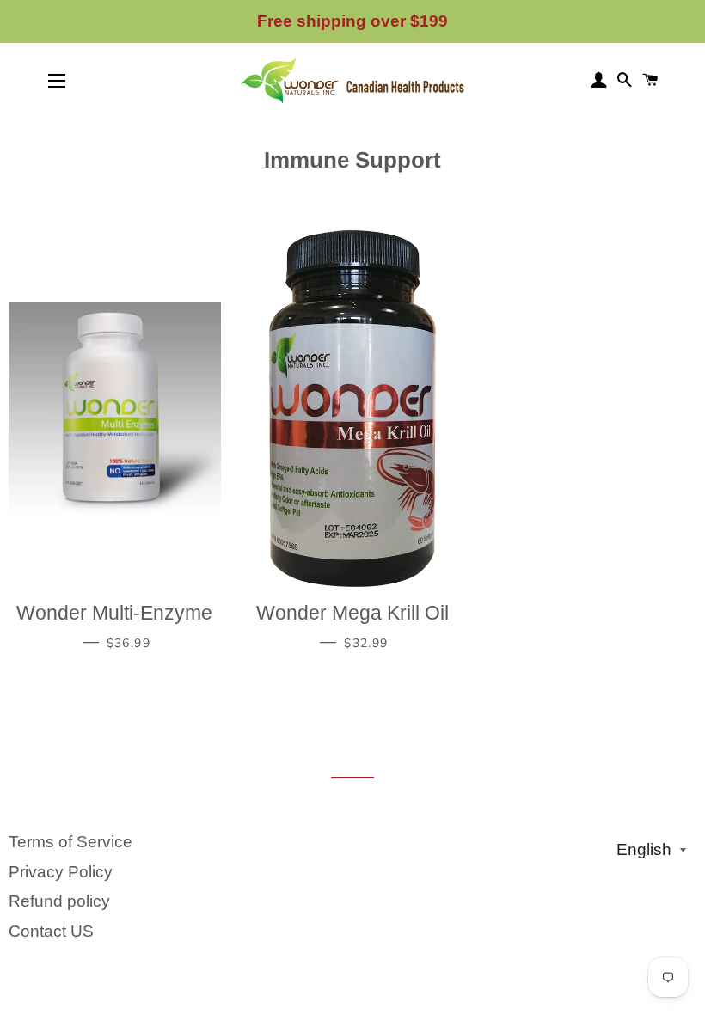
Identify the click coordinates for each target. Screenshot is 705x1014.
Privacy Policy (61, 872)
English (643, 849)
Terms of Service (70, 842)
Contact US (51, 931)
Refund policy (59, 901)
